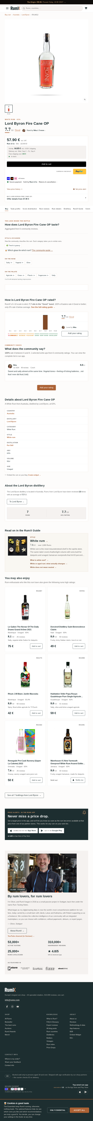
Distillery (67, 209)
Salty (9, 263)
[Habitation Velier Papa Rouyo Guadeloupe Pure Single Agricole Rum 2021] (67, 674)
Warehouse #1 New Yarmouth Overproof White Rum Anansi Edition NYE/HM (67, 762)
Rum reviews (44, 209)
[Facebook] (7, 1006)
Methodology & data (77, 1025)
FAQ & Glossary (52, 1022)
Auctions (8, 1028)
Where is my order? (12, 1059)
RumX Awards (10, 1031)
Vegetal (19, 263)
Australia (10, 413)
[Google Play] (85, 1092)
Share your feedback (13, 1062)
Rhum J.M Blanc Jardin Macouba (23, 694)
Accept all (79, 1110)
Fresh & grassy (13, 245)
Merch (7, 1035)
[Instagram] (12, 1006)
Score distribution (30, 209)
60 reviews (21, 704)
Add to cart (46, 164)
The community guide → (42, 250)
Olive (28, 263)
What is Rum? (51, 1019)
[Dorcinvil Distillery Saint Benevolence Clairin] (67, 607)
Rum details (56, 209)
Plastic (31, 275)
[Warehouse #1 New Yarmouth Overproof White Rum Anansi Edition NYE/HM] (67, 741)
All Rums (8, 1019)
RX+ (71, 1038)
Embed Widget (75, 1035)
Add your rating (75, 333)
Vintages (49, 1041)
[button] (46, 61)
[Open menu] (7, 8)
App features (75, 1028)
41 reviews (63, 704)
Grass (21, 275)
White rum (10, 119)
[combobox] (52, 8)
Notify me (79, 780)
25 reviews (21, 637)
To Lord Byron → (16, 502)
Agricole (10, 275)
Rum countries (52, 1031)
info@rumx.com (12, 1000)
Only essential (58, 1110)
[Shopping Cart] (86, 8)
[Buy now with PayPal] (79, 171)
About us (73, 1019)
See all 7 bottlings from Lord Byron (24, 795)
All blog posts (51, 1028)
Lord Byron (11, 421)
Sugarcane (43, 275)
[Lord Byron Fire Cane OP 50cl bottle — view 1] (9, 109)
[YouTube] (18, 1006)
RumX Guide (78, 209)
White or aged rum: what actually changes (48, 564)
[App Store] (80, 1092)
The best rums (10, 1025)
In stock (13, 156)
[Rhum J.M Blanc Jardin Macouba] (25, 674)
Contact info (9, 1065)
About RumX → (17, 931)
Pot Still (10, 445)
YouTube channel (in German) (21, 936)
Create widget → (34, 475)
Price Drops (50, 1048)
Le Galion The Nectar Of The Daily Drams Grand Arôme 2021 (23, 628)
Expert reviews (52, 1025)
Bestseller (8, 1022)
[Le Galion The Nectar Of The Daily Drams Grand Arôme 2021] (25, 607)
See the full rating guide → (43, 307)
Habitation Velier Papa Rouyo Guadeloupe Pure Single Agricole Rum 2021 (65, 695)
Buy (6, 209)
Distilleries (50, 1035)
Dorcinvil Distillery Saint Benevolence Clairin (67, 628)
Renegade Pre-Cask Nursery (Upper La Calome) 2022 (24, 762)
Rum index (50, 1044)
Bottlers (49, 1038)
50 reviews (63, 637)
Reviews (73, 1022)
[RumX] (15, 8)
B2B (71, 1031)
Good (17, 130)
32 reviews (63, 771)
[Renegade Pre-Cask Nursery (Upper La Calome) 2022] (25, 741)
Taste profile (15, 209)
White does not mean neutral (43, 567)
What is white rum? (39, 560)
